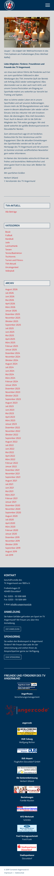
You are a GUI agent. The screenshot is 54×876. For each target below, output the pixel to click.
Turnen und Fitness (14, 260)
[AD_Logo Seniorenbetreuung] (27, 770)
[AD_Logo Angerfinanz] (27, 686)
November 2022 (12, 431)
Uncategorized (11, 267)
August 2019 (11, 551)
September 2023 (13, 399)
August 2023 (11, 402)
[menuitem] (46, 5)
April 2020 (10, 523)
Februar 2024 (11, 381)
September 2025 (13, 325)
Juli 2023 (9, 406)
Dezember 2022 (12, 427)
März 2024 (10, 378)
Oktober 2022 (11, 434)
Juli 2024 (9, 367)
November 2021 (12, 473)
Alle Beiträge (11, 212)
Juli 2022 (9, 445)
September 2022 (13, 438)
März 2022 (10, 459)
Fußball (8, 235)
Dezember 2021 (12, 470)
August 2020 (11, 516)
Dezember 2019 (12, 537)
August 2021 (11, 480)
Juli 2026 (9, 293)
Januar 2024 (11, 385)
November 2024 (12, 356)
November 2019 (12, 541)
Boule (7, 232)
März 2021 (10, 495)
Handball (9, 239)
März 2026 (10, 307)
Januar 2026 (11, 310)
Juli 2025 (9, 328)
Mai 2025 (9, 335)
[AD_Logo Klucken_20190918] (27, 789)
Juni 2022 (9, 449)
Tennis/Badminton (13, 253)
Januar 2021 (10, 502)
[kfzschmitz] (27, 809)
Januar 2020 (11, 533)
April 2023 (10, 417)
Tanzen (8, 249)
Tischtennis (10, 256)
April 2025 (10, 339)
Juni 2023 (9, 410)
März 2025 (10, 342)
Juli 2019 (9, 555)
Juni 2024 (9, 371)
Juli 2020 (9, 519)
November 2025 (12, 317)
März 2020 (10, 526)
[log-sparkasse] (27, 847)
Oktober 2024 (11, 360)
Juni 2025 (9, 332)
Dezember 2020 (12, 505)
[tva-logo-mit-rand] (22, 5)
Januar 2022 (11, 466)
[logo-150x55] (27, 710)
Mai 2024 (9, 374)
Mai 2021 (9, 491)
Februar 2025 (11, 346)
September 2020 (13, 512)
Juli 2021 (9, 484)
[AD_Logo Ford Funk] (27, 828)
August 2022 (11, 441)
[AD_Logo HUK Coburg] (27, 731)
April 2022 (10, 456)
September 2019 (12, 548)
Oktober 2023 (11, 395)
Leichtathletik (11, 246)
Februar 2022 (11, 463)
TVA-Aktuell (10, 263)
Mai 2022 (9, 452)
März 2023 (10, 420)
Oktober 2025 (11, 321)
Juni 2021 (9, 487)
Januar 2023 (11, 424)
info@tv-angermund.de (20, 604)
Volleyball (9, 271)
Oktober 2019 (11, 544)
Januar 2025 (11, 349)
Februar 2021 (11, 498)
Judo (7, 242)
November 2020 (12, 509)
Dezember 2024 (12, 353)
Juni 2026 (9, 296)
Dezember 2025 (12, 314)
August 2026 (11, 289)
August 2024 (11, 364)
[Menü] (46, 5)
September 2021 (12, 477)
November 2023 (12, 392)
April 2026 (10, 303)
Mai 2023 (9, 413)
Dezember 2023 (12, 388)
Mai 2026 (9, 300)
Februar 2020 (11, 530)
